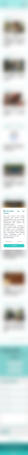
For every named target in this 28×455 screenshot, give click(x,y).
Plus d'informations (9, 237)
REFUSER (19, 241)
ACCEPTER (14, 245)
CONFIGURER (8, 241)
